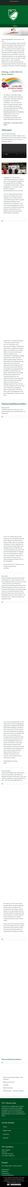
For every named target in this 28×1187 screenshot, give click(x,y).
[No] (26, 1181)
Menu (15, 26)
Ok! (8, 1184)
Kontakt (11, 1)
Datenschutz (6, 1134)
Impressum (16, 1)
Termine (5, 1126)
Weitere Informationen (16, 1184)
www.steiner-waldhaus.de (8, 1155)
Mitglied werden (7, 1130)
